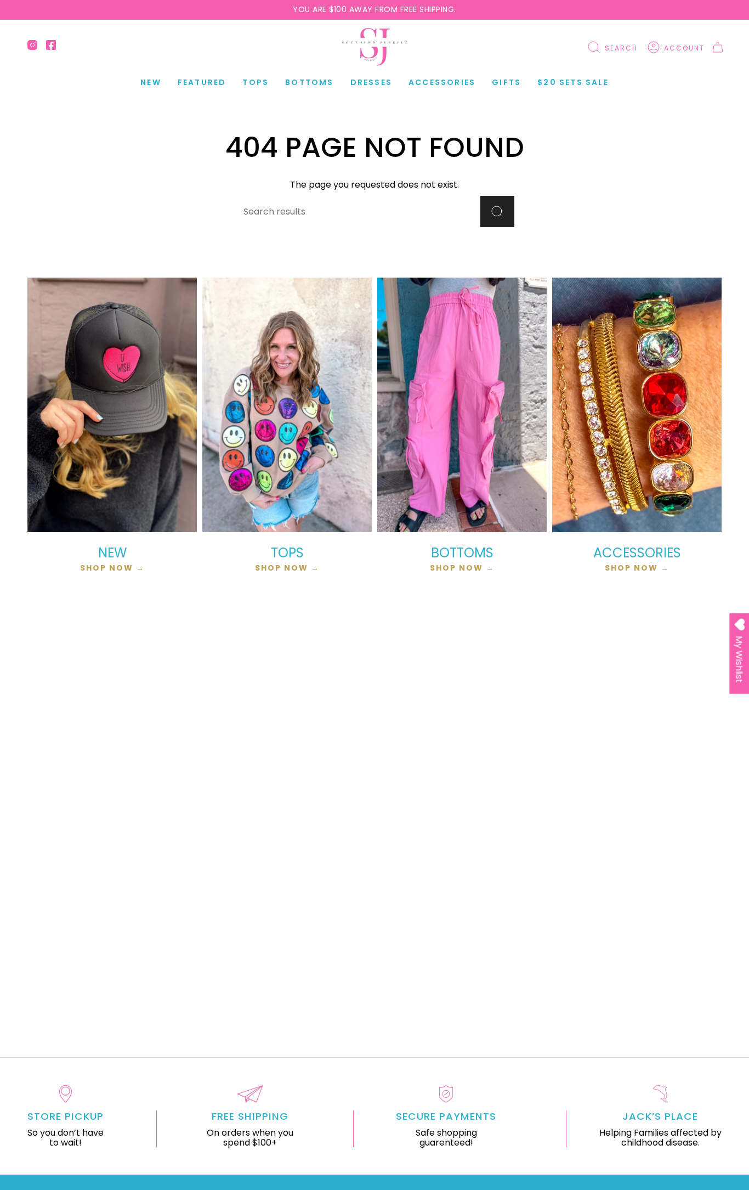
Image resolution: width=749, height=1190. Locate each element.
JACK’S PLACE (660, 1116)
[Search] (497, 211)
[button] (202, 82)
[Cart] (718, 47)
